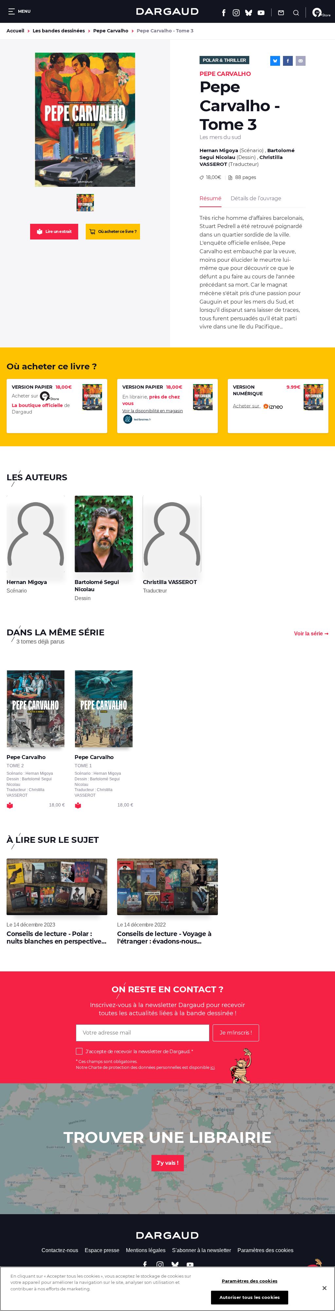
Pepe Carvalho (110, 31)
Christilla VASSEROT (170, 582)
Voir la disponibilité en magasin (152, 410)
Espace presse (102, 1250)
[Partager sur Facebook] (288, 61)
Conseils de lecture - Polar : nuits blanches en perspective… (56, 937)
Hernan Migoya (219, 150)
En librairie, (151, 400)
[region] (167, 1289)
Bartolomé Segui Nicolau (97, 586)
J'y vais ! (168, 1163)
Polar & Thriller (224, 60)
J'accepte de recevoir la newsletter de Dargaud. (138, 1051)
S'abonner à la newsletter (201, 1250)
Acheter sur (247, 406)
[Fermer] (324, 1288)
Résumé (210, 198)
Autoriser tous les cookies (250, 1297)
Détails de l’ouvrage (256, 198)
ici (212, 1067)
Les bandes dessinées (59, 31)
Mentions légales (146, 1250)
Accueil (15, 31)
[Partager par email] (301, 61)
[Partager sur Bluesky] (275, 61)
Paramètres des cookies (265, 1250)
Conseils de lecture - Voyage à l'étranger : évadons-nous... (164, 937)
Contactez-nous (60, 1250)
